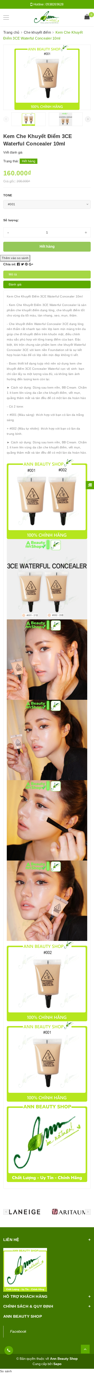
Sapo (57, 1364)
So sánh (6, 1371)
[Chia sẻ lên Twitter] (23, 264)
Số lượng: (11, 220)
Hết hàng (47, 246)
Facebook (18, 1331)
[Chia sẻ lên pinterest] (27, 264)
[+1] (31, 264)
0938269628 (54, 4)
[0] (87, 17)
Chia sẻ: (9, 264)
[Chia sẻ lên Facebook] (19, 264)
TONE (7, 195)
